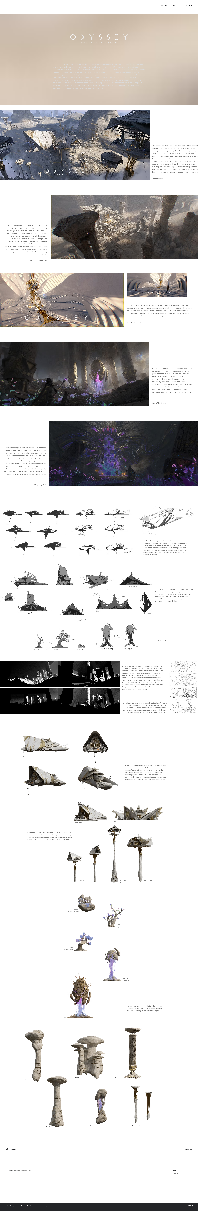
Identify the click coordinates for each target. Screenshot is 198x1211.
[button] (188, 5)
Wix (48, 1206)
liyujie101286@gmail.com (22, 1170)
